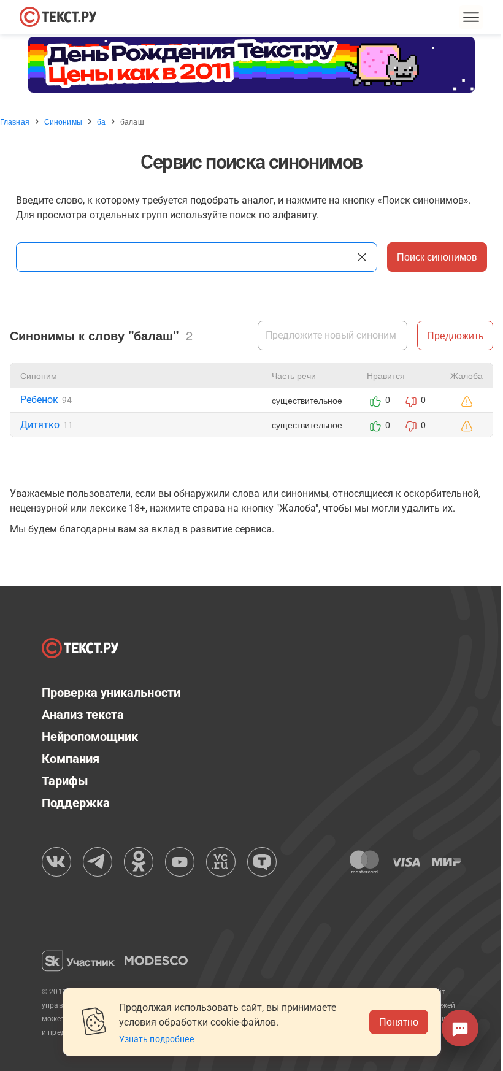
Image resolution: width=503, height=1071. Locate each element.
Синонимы (63, 121)
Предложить (455, 335)
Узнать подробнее (156, 1039)
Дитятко (40, 425)
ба (101, 121)
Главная (14, 121)
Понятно (398, 1022)
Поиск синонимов (437, 257)
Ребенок (39, 399)
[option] (251, 65)
